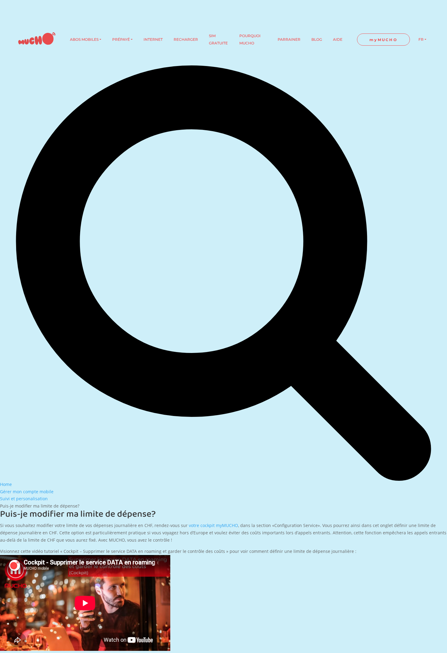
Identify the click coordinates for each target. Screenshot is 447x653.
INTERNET (153, 39)
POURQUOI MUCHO (250, 39)
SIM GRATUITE (218, 39)
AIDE (337, 39)
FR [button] (421, 39)
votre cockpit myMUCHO (213, 525)
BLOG (316, 39)
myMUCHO (383, 39)
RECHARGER (186, 39)
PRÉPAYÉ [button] (121, 39)
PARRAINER (289, 39)
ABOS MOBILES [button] (84, 39)
